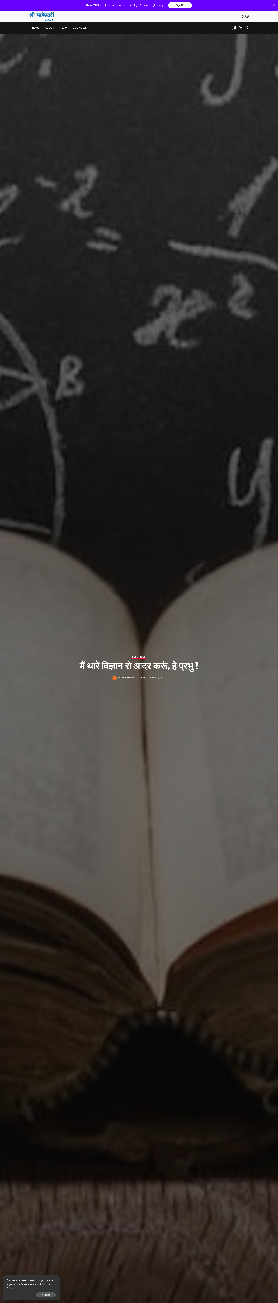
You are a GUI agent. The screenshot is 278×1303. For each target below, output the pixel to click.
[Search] (246, 28)
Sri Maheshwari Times (132, 677)
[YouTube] (247, 16)
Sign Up (180, 5)
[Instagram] (242, 16)
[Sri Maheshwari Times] (41, 16)
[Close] (274, 5)
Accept (46, 1295)
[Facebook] (238, 16)
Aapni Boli (139, 657)
